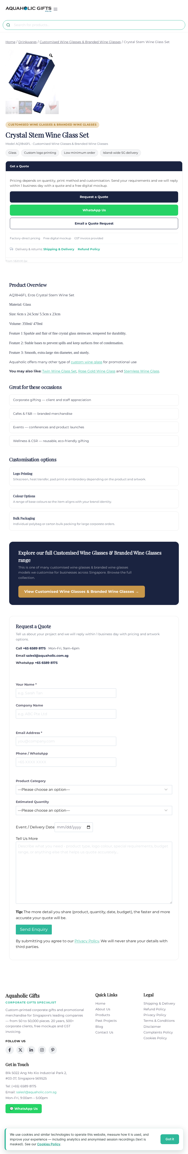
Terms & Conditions (159, 1021)
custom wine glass (86, 362)
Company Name (29, 705)
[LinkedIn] (31, 1050)
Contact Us (104, 1032)
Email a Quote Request (94, 223)
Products (102, 1015)
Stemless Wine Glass (141, 371)
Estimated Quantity (32, 802)
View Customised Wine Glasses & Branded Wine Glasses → (81, 591)
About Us (102, 1009)
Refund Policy (89, 249)
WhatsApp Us (94, 210)
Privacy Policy (87, 941)
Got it (170, 1139)
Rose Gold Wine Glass (96, 371)
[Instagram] (42, 1050)
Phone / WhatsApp (32, 753)
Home (100, 1003)
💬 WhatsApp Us (24, 1109)
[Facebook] (10, 1050)
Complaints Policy (158, 1032)
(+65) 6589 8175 (23, 1086)
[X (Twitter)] (20, 1050)
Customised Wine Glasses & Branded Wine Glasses (52, 124)
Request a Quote (94, 197)
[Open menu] (55, 9)
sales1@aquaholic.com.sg (47, 655)
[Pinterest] (53, 1050)
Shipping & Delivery (58, 249)
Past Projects (106, 1021)
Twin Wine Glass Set (59, 371)
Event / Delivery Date (35, 827)
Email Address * (29, 733)
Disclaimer (152, 1027)
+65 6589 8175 (34, 648)
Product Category (31, 781)
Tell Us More (27, 838)
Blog (99, 1027)
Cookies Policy (155, 1038)
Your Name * (26, 684)
